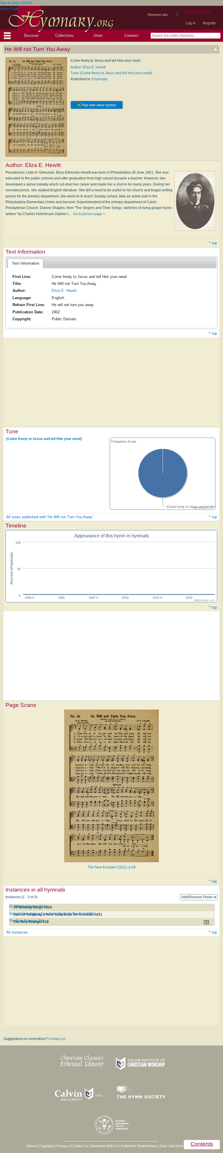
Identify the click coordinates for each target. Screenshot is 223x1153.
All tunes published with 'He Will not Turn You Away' (49, 517)
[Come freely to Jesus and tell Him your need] (44, 439)
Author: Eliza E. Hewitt (88, 67)
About (31, 1146)
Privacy (62, 1146)
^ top (213, 243)
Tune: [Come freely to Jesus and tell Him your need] (111, 73)
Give (163, 1146)
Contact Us (79, 1146)
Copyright (46, 1146)
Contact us (56, 1039)
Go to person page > (89, 214)
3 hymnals (99, 79)
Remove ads (158, 15)
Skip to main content (16, 3)
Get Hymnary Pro (183, 1146)
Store (97, 35)
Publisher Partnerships (139, 1146)
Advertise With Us (104, 1146)
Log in (191, 23)
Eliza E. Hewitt (64, 290)
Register (209, 23)
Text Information (25, 263)
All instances (17, 932)
